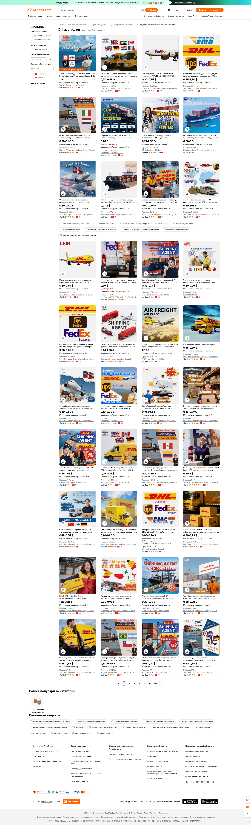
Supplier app (131, 801)
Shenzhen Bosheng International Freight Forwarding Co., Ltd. (160, 214)
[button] (142, 10)
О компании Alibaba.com (44, 746)
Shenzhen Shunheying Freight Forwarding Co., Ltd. (119, 214)
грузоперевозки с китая (83, 733)
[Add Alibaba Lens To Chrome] (71, 801)
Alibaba (61, 25)
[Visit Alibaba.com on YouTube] (207, 782)
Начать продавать (192, 756)
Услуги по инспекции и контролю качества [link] (157, 25)
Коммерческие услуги (77, 25)
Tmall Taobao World (113, 813)
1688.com (99, 813)
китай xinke (80, 727)
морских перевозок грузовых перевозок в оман (171, 727)
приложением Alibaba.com (168, 801)
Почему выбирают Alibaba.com (45, 751)
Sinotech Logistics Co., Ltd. (112, 153)
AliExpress (88, 813)
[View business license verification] (149, 821)
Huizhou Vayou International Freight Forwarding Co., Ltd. (77, 150)
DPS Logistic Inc (190, 294)
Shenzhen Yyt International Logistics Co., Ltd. (201, 214)
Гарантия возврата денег (81, 756)
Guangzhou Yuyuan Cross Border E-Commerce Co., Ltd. (119, 88)
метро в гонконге (39, 733)
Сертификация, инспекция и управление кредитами (113, 25)
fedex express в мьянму (71, 229)
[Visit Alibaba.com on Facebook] (187, 782)
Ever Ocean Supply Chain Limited (155, 294)
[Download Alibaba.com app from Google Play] (209, 801)
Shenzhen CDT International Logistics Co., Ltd (201, 88)
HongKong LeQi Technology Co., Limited (199, 150)
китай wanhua (163, 224)
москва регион (105, 733)
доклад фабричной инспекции (177, 229)
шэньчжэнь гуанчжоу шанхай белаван (92, 721)
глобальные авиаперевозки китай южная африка (51, 721)
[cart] (177, 10)
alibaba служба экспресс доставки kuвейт (198, 721)
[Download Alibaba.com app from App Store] (190, 801)
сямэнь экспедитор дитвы (136, 727)
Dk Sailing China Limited (151, 150)
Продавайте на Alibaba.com (196, 751)
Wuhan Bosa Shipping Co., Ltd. (71, 85)
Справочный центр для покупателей (162, 751)
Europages (163, 813)
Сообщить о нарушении (157, 779)
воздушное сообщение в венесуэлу (105, 727)
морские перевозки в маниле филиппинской (79, 235)
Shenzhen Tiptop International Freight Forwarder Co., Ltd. (77, 214)
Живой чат (151, 756)
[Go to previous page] (118, 683)
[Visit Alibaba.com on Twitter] (197, 782)
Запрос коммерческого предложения (125, 759)
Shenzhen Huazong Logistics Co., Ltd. (116, 359)
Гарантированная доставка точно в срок (85, 762)
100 (155, 683)
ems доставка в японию (106, 224)
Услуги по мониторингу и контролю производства (86, 775)
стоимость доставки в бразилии (126, 721)
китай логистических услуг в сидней (76, 224)
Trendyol (153, 813)
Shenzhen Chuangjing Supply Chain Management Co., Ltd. (160, 88)
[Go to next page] (160, 683)
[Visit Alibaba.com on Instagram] (202, 782)
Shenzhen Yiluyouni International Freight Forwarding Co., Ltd (201, 357)
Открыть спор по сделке (157, 761)
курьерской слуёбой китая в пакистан (102, 229)
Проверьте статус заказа (196, 761)
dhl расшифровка (60, 733)
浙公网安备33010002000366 (168, 821)
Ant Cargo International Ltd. (153, 359)
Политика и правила (79, 781)
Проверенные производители (122, 754)
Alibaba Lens (46, 801)
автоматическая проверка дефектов (136, 224)
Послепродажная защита (81, 769)
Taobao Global (136, 813)
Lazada (125, 813)
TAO (146, 813)
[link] (247, 800)
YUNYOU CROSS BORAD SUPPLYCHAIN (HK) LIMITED (119, 297)
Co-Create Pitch (39, 756)
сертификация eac (203, 727)
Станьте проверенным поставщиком (201, 766)
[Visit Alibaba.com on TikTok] (213, 782)
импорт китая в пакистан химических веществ (141, 229)
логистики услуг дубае (184, 224)
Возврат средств (154, 766)
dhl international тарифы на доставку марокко (50, 727)
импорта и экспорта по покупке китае (160, 721)
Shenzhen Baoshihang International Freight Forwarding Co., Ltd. (77, 359)
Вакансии (37, 766)
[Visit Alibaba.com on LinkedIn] (192, 782)
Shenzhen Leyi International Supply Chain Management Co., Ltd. (77, 294)
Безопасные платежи (80, 751)
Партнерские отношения (196, 771)
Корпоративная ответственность (47, 761)
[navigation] (42, 354)
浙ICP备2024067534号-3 (192, 821)
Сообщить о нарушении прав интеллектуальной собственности (162, 772)
